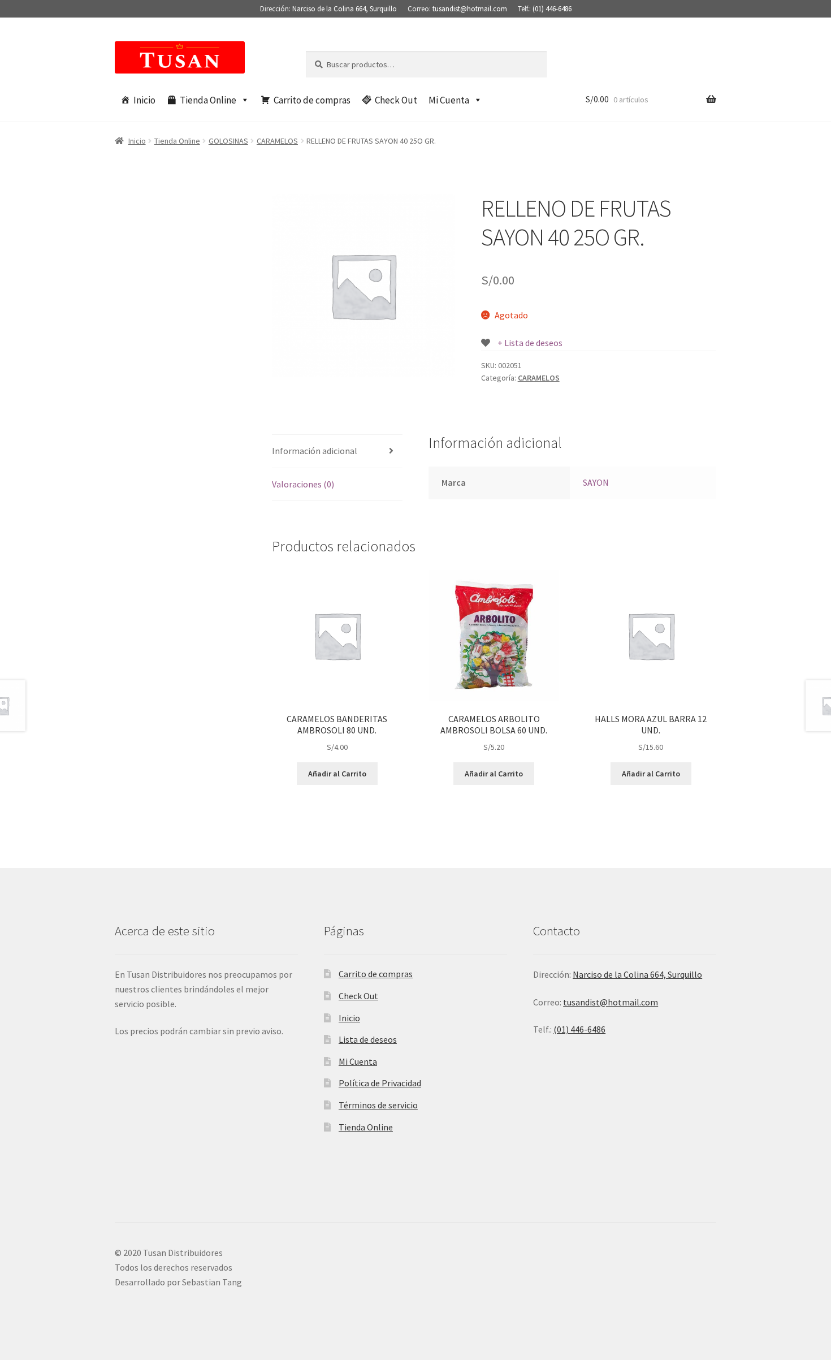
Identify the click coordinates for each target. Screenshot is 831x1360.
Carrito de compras (312, 100)
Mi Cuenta (449, 100)
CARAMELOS (277, 141)
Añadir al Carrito (337, 773)
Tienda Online (208, 100)
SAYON (596, 482)
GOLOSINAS (228, 141)
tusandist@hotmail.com (469, 9)
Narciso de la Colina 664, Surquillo (344, 9)
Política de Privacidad (380, 1083)
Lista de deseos (368, 1039)
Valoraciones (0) (303, 484)
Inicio (144, 100)
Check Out (396, 100)
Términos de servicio (378, 1105)
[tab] (337, 451)
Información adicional (314, 450)
